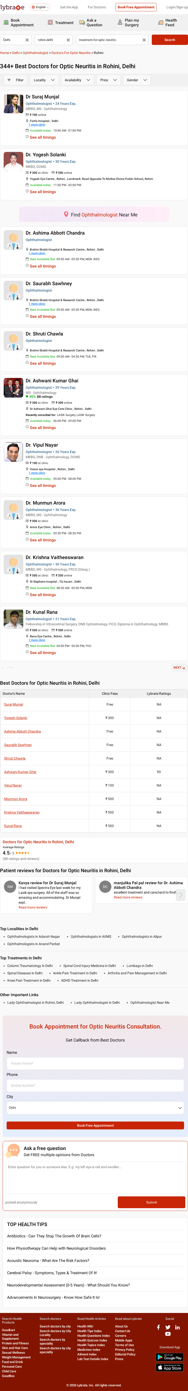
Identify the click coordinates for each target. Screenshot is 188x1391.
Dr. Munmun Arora (45, 503)
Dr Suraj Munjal (42, 97)
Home (4, 53)
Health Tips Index (89, 1331)
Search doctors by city (55, 1326)
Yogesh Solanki (15, 718)
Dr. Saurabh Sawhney (49, 283)
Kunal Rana (13, 826)
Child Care (9, 1371)
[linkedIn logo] (177, 1329)
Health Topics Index (91, 1345)
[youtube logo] (168, 1336)
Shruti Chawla (14, 758)
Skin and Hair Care (15, 1348)
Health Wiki (85, 1326)
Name (12, 1052)
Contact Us (122, 1331)
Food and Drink (12, 1362)
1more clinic (37, 124)
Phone (12, 1074)
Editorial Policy (125, 1354)
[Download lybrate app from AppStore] (169, 1371)
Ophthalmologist (35, 53)
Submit (151, 1202)
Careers (120, 1336)
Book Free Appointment (136, 7)
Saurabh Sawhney (18, 745)
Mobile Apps (123, 1340)
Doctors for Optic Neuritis (71, 53)
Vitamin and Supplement (10, 1336)
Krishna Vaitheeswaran (22, 812)
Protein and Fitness (15, 1343)
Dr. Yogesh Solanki (46, 155)
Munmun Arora (15, 799)
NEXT (177, 667)
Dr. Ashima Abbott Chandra (55, 233)
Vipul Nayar (13, 785)
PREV (10, 667)
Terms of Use (124, 1345)
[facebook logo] (158, 1329)
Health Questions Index (93, 1336)
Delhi (16, 53)
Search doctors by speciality (52, 1341)
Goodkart (8, 1330)
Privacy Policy (124, 1349)
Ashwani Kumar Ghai (20, 772)
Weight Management (16, 1357)
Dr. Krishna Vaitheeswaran (54, 557)
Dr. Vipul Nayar (42, 445)
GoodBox (8, 1376)
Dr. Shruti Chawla (44, 334)
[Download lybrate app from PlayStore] (169, 1360)
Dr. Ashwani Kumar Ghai (52, 381)
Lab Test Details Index (92, 1359)
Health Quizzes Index (92, 1340)
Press (119, 1359)
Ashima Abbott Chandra (22, 731)
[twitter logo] (168, 1329)
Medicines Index (88, 1349)
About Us (121, 1326)
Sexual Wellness (13, 1352)
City (10, 1096)
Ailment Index (87, 1354)
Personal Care (12, 1366)
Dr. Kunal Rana (42, 612)
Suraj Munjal (13, 704)
